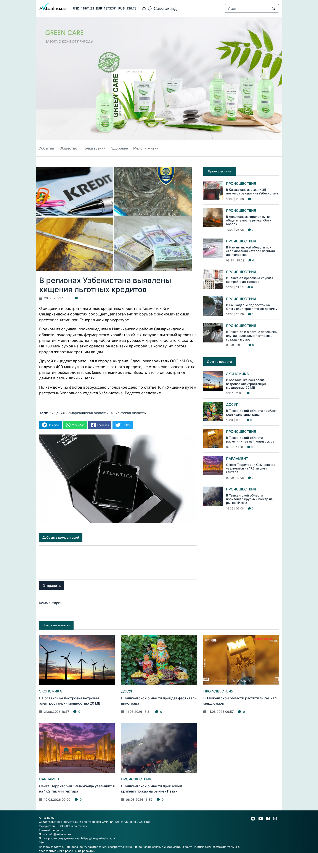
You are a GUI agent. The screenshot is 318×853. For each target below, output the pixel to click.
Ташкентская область (127, 413)
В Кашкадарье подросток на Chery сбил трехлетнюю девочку (251, 306)
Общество (68, 148)
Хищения (57, 413)
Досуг (232, 404)
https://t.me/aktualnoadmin (99, 838)
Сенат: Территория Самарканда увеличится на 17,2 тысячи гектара (250, 468)
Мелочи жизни (146, 148)
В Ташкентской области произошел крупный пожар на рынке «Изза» (249, 499)
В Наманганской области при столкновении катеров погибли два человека (250, 251)
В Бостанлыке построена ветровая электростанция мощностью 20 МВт (246, 383)
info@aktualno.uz (60, 834)
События (46, 148)
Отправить (51, 585)
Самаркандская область (87, 413)
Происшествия (241, 183)
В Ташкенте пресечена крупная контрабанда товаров (249, 279)
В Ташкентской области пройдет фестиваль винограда (251, 412)
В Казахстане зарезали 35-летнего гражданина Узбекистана (252, 191)
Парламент (237, 458)
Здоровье (119, 148)
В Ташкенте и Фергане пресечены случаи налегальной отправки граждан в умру (251, 335)
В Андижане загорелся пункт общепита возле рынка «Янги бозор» (248, 220)
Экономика (237, 374)
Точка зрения (94, 148)
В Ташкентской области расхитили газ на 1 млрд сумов (250, 439)
